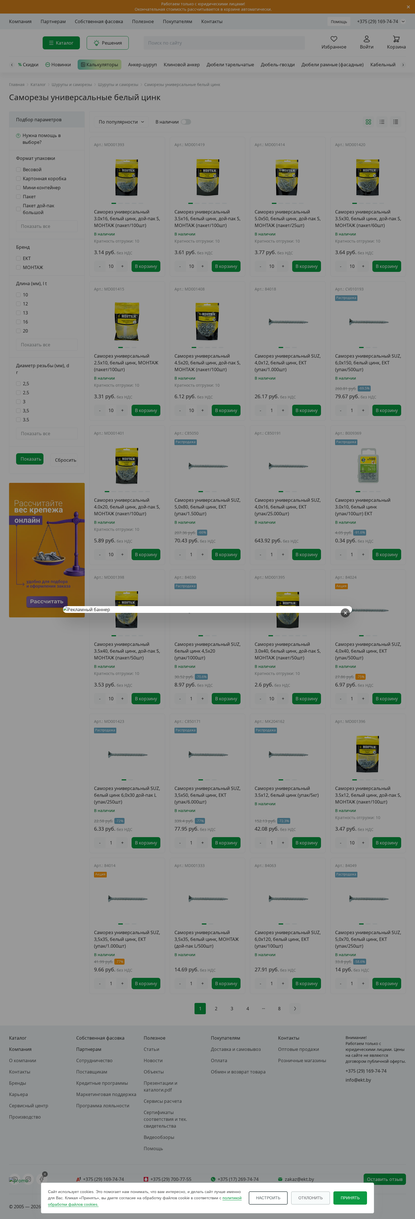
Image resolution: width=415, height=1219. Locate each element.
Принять (350, 1198)
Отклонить (310, 1198)
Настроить (268, 1198)
